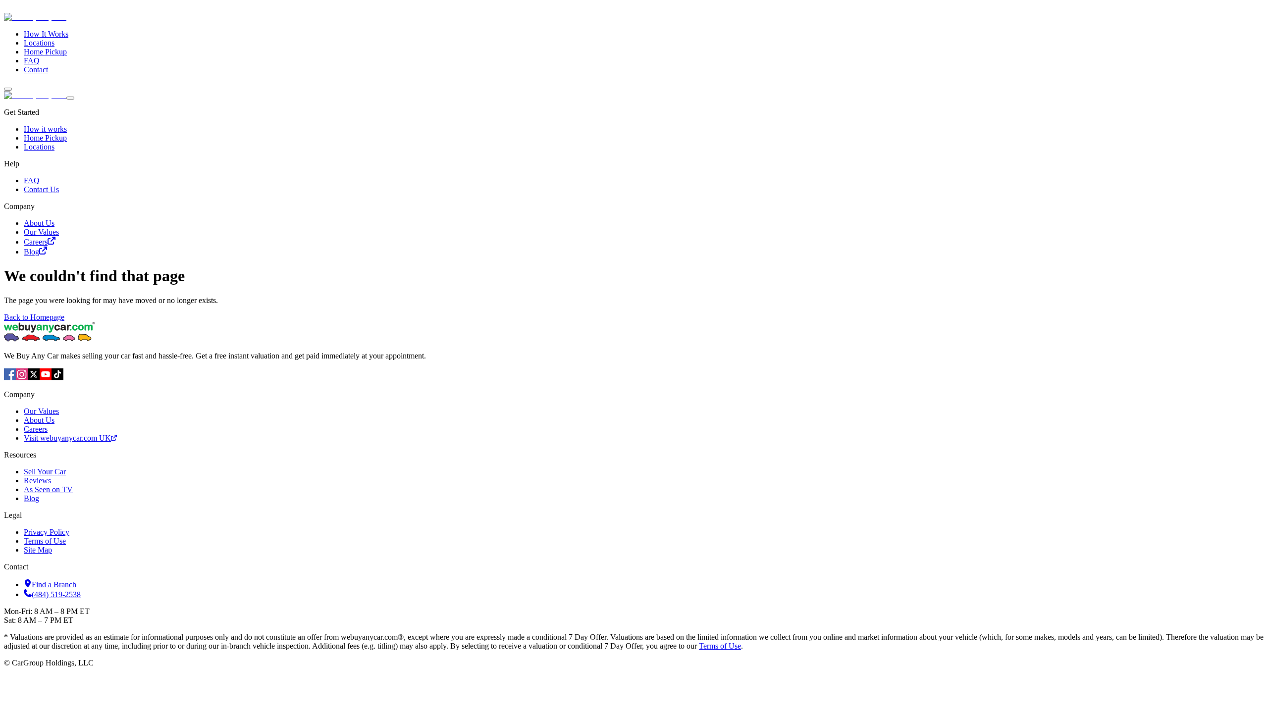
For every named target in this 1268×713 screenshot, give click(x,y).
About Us (39, 223)
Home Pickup (45, 52)
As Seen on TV (48, 489)
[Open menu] (8, 89)
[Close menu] (70, 98)
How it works (45, 129)
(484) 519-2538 (56, 594)
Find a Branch (54, 584)
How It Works (46, 34)
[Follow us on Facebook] (10, 377)
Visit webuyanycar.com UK (67, 438)
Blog (31, 252)
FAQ (32, 60)
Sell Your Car (45, 471)
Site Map (38, 550)
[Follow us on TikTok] (57, 377)
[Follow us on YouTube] (46, 377)
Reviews (37, 480)
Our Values (41, 232)
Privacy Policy (46, 532)
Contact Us (41, 189)
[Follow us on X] (34, 377)
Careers (36, 242)
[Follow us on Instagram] (22, 377)
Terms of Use (45, 541)
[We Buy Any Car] (102, 17)
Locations (39, 43)
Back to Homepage (34, 317)
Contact (36, 69)
